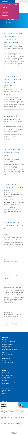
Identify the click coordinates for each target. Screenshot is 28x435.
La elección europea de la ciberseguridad (9, 4)
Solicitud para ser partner (7, 362)
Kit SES (6, 258)
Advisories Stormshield (7, 354)
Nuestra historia (5, 12)
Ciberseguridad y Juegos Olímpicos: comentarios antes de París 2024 (13, 187)
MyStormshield (5, 364)
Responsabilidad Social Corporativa (8, 17)
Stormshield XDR (5, 339)
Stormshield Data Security (7, 344)
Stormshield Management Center (9, 347)
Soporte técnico (5, 372)
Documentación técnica (7, 380)
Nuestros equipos (5, 7)
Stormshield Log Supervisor (8, 346)
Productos (5, 337)
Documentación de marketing (8, 382)
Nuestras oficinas (5, 15)
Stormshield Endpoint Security (8, 343)
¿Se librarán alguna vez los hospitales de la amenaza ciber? (12, 152)
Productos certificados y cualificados (10, 349)
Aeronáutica (8, 312)
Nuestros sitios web (6, 395)
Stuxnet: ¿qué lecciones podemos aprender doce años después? (13, 226)
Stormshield (6, 1)
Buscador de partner (6, 360)
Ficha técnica (5, 351)
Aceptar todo (23, 433)
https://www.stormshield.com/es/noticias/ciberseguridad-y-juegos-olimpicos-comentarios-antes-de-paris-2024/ (14, 194)
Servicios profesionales (7, 373)
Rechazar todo (4, 433)
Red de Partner (6, 358)
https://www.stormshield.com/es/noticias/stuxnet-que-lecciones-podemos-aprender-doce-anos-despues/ (14, 233)
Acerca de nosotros (7, 388)
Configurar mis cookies (14, 433)
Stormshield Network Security (8, 341)
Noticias (4, 393)
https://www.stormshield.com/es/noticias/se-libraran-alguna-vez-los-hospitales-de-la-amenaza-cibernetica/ (13, 159)
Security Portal (5, 383)
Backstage (4, 391)
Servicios (4, 370)
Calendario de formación (7, 375)
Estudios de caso (6, 352)
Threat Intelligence (6, 377)
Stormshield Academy (7, 378)
